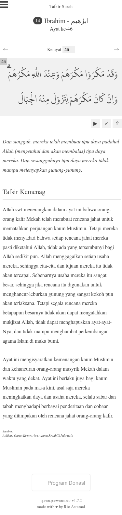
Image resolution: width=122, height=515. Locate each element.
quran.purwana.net (56, 500)
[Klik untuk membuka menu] (4, 4)
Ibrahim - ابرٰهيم (66, 20)
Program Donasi (66, 482)
